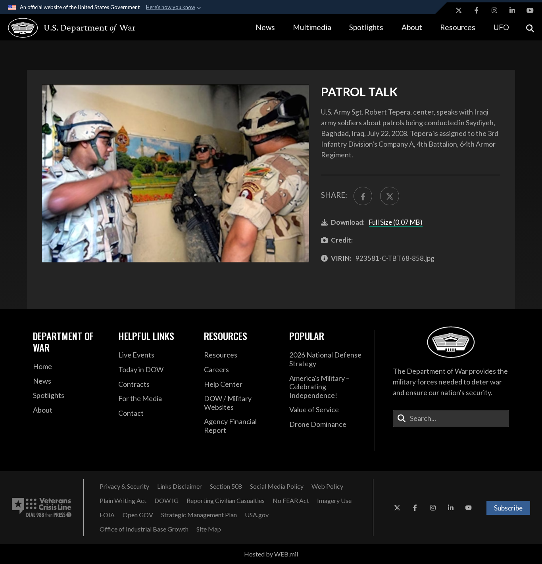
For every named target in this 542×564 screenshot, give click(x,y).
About (412, 27)
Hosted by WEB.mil (271, 554)
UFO (501, 27)
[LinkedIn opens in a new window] (512, 10)
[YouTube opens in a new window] (530, 10)
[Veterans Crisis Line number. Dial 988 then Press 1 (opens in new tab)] (41, 508)
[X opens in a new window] (459, 10)
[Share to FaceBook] (363, 196)
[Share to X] (389, 196)
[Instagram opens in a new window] (494, 10)
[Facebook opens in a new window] (476, 10)
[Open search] (530, 27)
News (265, 27)
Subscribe (508, 508)
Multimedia (312, 27)
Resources (457, 27)
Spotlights (366, 27)
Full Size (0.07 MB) (396, 222)
